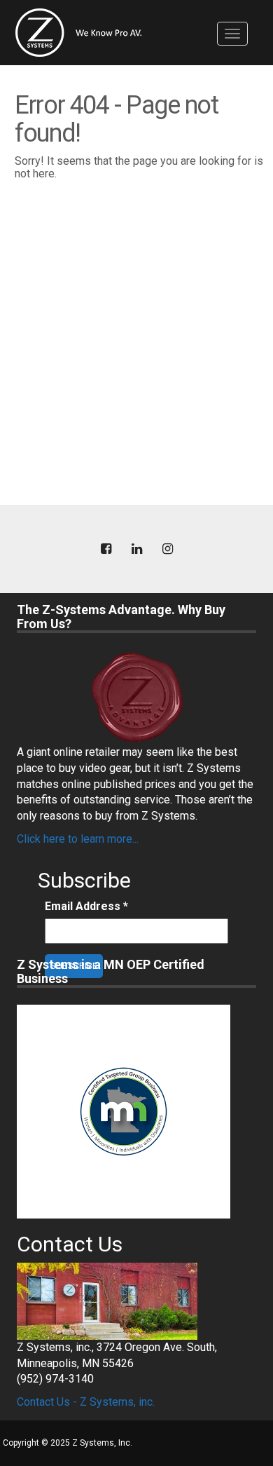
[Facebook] (106, 549)
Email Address (86, 906)
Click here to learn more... (78, 839)
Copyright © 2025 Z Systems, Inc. (67, 1443)
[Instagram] (167, 549)
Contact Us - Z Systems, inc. (86, 1402)
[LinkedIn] (136, 549)
